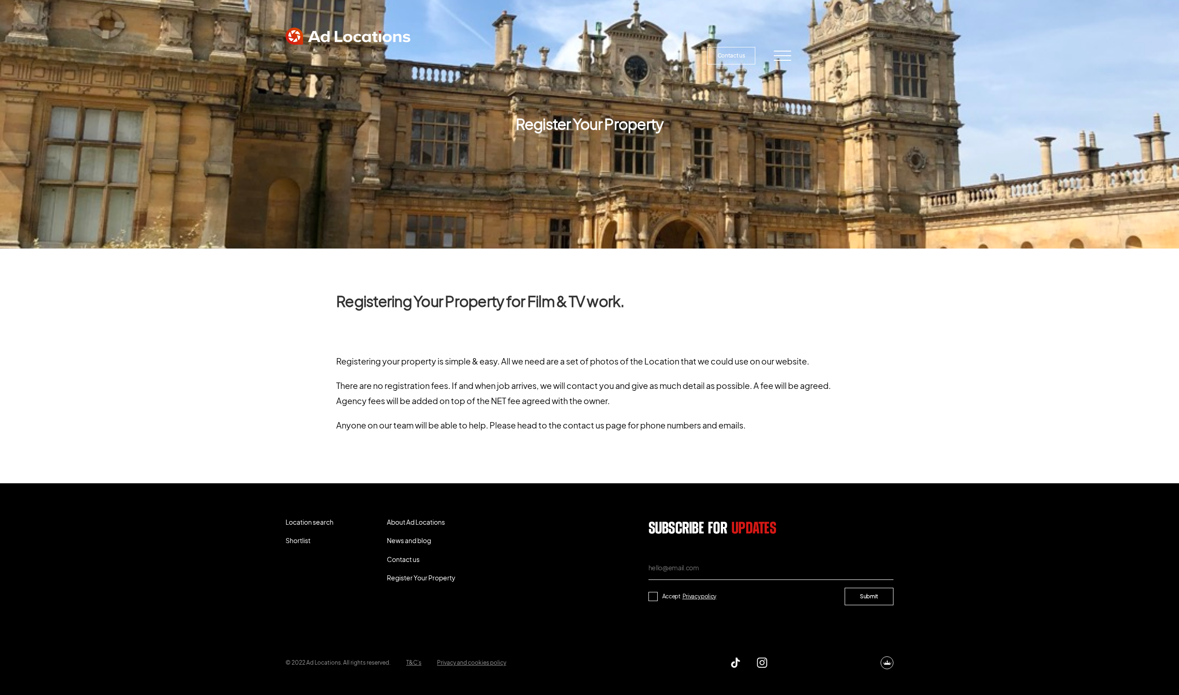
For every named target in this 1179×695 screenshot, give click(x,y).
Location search (324, 55)
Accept (689, 596)
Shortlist (397, 55)
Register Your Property (647, 55)
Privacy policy (700, 596)
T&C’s (413, 662)
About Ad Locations (477, 55)
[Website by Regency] (887, 662)
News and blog (560, 55)
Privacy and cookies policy (471, 662)
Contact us (731, 55)
